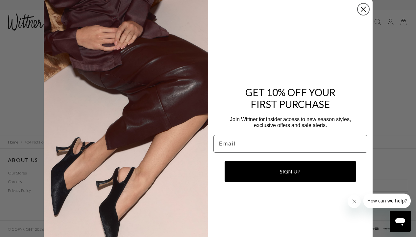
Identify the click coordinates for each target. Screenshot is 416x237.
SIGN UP (290, 171)
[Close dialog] (363, 9)
